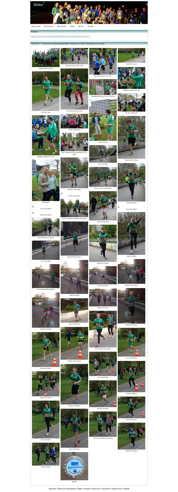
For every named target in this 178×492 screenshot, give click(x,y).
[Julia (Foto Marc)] (46, 453)
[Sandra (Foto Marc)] (61, 193)
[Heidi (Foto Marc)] (74, 276)
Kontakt (87, 489)
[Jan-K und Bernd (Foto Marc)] (46, 275)
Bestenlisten (61, 26)
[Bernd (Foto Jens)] (131, 55)
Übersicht (49, 26)
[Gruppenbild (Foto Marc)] (46, 57)
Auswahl (36, 26)
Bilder (72, 26)
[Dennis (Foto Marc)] (46, 309)
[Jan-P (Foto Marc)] (33, 206)
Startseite (52, 489)
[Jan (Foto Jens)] (46, 90)
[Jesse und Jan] (103, 119)
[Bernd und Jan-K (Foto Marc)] (103, 176)
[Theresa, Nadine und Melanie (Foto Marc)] (74, 207)
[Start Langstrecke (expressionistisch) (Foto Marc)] (74, 141)
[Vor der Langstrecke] (74, 120)
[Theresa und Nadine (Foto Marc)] (103, 423)
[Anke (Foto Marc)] (46, 419)
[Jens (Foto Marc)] (46, 250)
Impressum (95, 489)
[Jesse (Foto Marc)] (74, 310)
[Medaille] (74, 465)
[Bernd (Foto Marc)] (46, 349)
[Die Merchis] (46, 180)
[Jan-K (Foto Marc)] (131, 342)
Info (82, 26)
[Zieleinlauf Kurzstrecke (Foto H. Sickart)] (103, 86)
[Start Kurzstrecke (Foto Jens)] (74, 55)
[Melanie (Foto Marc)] (103, 243)
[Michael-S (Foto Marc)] (74, 172)
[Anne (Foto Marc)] (131, 407)
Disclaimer (106, 489)
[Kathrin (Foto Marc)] (33, 212)
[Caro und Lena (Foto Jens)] (74, 88)
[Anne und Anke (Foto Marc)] (46, 226)
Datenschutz (117, 489)
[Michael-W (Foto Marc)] (74, 238)
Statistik (90, 26)
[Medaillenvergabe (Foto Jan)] (46, 135)
